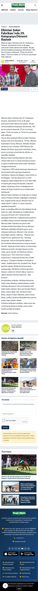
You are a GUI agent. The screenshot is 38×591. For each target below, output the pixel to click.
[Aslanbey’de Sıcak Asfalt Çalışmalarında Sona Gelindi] (10, 346)
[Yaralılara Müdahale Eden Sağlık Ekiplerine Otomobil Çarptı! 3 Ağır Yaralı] (10, 363)
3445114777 (20, 538)
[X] (12, 548)
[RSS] (28, 548)
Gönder (5, 427)
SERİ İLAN (4, 10)
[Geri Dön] (5, 585)
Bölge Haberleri (31, 10)
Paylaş (5, 89)
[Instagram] (15, 548)
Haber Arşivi (25, 576)
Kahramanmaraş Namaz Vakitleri (8, 568)
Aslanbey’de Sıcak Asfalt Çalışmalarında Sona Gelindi (9, 353)
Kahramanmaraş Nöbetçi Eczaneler (8, 563)
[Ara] (35, 5)
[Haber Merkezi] (6, 328)
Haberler (4, 27)
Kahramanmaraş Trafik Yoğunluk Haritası (27, 568)
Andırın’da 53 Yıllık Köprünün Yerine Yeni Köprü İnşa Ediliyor (26, 353)
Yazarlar (21, 10)
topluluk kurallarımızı (18, 433)
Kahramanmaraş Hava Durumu (27, 563)
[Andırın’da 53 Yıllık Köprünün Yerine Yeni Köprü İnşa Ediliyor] (28, 346)
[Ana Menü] (2, 5)
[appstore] (11, 554)
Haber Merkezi (16, 327)
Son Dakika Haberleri (10, 576)
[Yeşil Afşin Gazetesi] (18, 5)
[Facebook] (9, 548)
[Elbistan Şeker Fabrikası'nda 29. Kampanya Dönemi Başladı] (19, 75)
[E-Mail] (12, 330)
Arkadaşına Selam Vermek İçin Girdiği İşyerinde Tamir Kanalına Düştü (28, 371)
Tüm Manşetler (26, 573)
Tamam (19, 588)
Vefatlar (13, 10)
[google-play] (27, 554)
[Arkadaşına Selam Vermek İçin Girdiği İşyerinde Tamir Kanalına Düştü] (28, 363)
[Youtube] (22, 548)
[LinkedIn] (19, 548)
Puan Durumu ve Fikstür (11, 573)
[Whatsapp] (25, 548)
